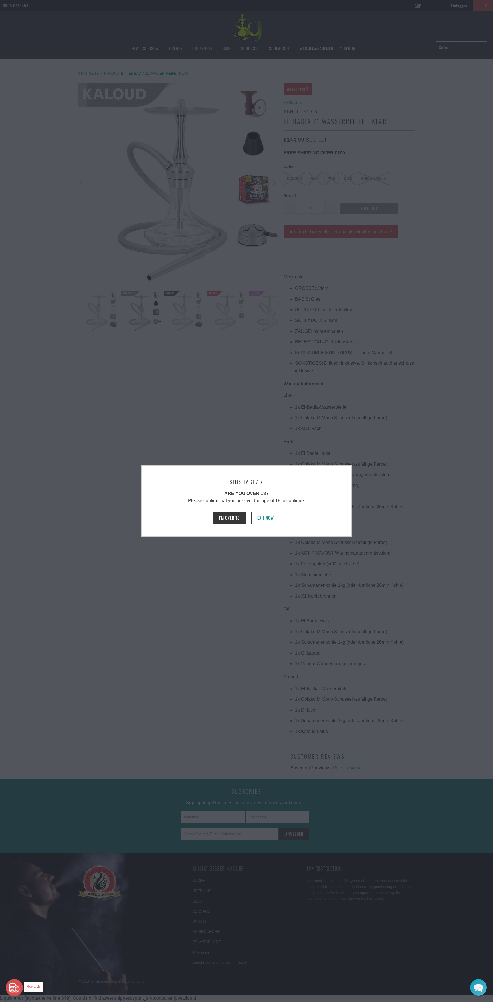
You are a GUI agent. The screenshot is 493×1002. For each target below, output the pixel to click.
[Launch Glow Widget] (14, 987)
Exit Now (265, 518)
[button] (478, 987)
